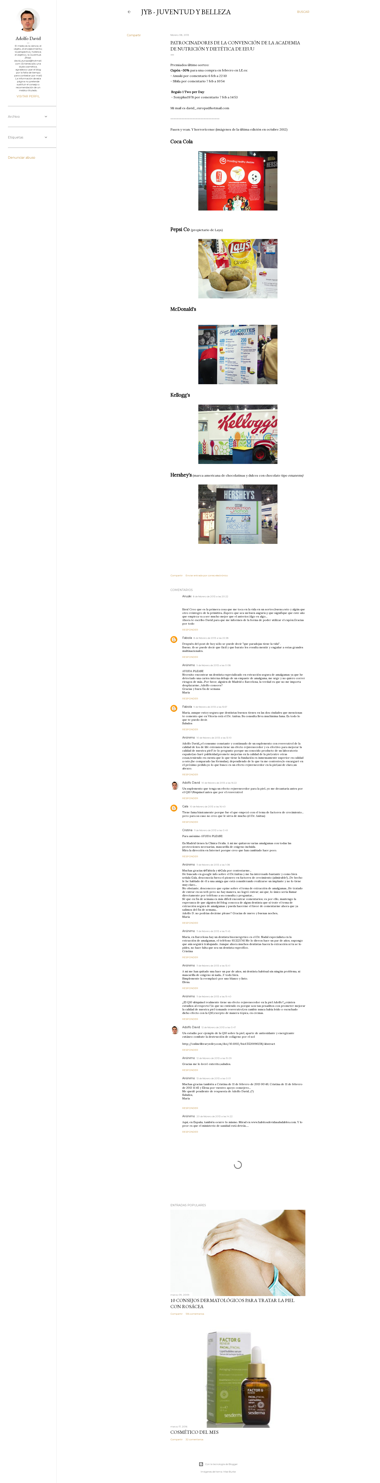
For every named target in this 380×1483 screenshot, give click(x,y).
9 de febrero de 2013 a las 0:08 (214, 665)
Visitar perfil (28, 96)
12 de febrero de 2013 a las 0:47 (218, 1027)
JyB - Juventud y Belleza (186, 11)
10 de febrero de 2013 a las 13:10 (214, 737)
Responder (190, 629)
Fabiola (187, 638)
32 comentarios (194, 1439)
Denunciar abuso (21, 157)
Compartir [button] (134, 35)
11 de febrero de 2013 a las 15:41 (213, 965)
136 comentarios (195, 1313)
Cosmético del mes (194, 1432)
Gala (185, 806)
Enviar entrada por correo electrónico (207, 575)
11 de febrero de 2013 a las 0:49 (211, 830)
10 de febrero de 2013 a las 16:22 (219, 782)
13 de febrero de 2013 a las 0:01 (214, 1078)
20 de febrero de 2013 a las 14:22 (215, 1116)
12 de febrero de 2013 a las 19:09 (214, 1058)
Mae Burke (229, 1471)
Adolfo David (191, 782)
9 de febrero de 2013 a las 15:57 (210, 706)
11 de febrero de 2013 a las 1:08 (213, 864)
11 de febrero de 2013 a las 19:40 (214, 996)
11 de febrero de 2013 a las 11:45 (213, 931)
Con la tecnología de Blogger (221, 1464)
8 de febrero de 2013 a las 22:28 (211, 637)
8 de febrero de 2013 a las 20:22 (210, 596)
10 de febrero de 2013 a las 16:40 (208, 806)
